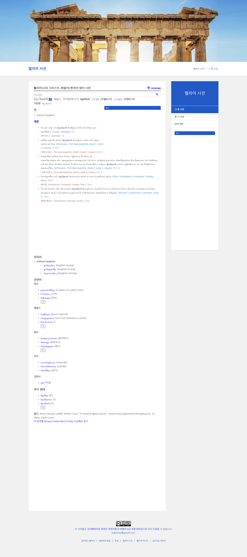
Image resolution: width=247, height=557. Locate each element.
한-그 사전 (179, 117)
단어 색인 (179, 124)
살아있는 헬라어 (88, 541)
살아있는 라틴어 (159, 541)
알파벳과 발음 (105, 541)
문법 (116, 541)
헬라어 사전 (37, 68)
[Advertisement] (195, 185)
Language (155, 88)
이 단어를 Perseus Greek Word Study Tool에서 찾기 (61, 421)
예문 (36, 121)
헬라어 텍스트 (142, 541)
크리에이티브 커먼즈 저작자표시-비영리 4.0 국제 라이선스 (116, 529)
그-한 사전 (213, 69)
